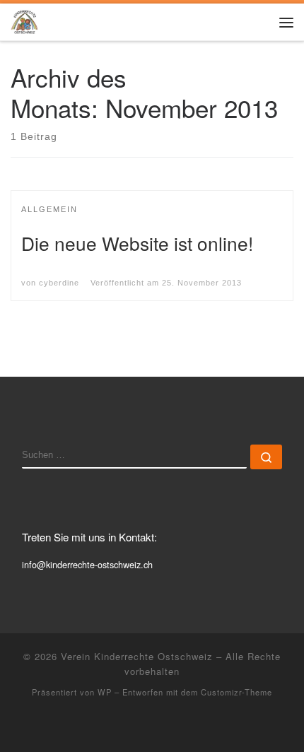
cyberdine (59, 282)
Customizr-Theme (236, 692)
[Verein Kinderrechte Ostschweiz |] (24, 19)
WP (105, 692)
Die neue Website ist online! (137, 243)
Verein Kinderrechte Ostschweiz (137, 656)
